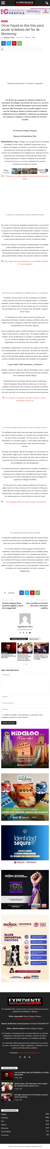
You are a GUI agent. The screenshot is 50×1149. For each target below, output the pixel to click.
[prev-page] (23, 664)
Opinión (3, 1125)
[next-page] (26, 664)
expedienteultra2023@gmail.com (30, 1053)
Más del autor (34, 639)
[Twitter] (9, 43)
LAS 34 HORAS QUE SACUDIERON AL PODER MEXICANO (8, 656)
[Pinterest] (14, 43)
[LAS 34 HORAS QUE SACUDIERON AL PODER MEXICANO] (8, 648)
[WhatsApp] (19, 43)
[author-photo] (25, 618)
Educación (4, 1128)
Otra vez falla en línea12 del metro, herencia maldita (37, 605)
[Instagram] (23, 633)
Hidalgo (8, 19)
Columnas (4, 653)
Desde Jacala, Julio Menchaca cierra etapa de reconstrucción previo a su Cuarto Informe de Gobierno (24, 657)
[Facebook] (3, 43)
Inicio (2, 19)
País (2, 1121)
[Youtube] (29, 633)
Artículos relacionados (19, 639)
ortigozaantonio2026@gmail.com (25, 1019)
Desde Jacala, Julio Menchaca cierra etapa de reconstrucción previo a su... (30, 1084)
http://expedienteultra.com (25, 629)
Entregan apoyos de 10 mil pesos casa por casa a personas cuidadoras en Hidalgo (41, 657)
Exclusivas (5, 1135)
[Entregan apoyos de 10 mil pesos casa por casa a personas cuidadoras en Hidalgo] (41, 648)
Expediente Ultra (9, 37)
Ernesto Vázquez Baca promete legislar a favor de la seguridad (12, 605)
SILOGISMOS (6, 1131)
